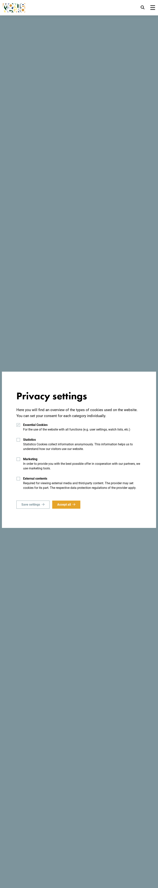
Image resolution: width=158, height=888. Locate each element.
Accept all (64, 504)
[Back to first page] (14, 7)
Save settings (30, 504)
